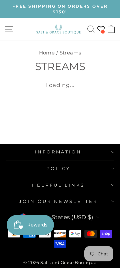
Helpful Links (58, 185)
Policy (58, 168)
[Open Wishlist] (101, 29)
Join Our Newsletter (58, 201)
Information (58, 151)
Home (47, 52)
